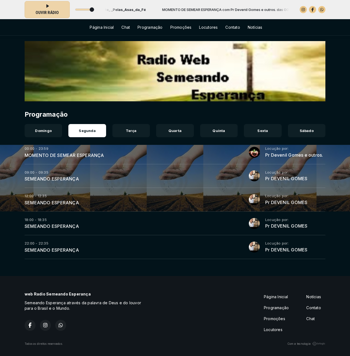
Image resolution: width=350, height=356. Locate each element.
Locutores (208, 27)
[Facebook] (312, 9)
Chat (125, 27)
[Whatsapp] (321, 9)
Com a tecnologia (299, 343)
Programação (150, 27)
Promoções (181, 27)
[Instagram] (303, 9)
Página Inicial (102, 27)
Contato (232, 27)
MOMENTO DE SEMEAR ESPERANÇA (64, 155)
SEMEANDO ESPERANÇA (52, 179)
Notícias (255, 27)
